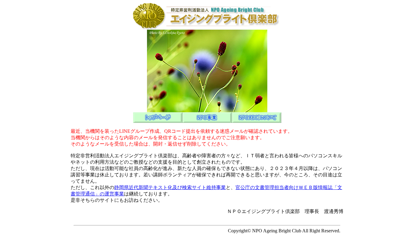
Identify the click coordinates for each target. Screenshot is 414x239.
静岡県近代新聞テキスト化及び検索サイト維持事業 (170, 187)
